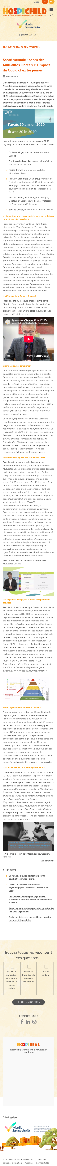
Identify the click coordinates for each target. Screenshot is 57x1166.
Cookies (29, 1163)
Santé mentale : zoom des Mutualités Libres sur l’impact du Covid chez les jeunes (26, 65)
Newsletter (29, 35)
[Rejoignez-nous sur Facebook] (21, 1021)
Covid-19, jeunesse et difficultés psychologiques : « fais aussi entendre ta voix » (28, 887)
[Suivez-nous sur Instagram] (34, 1021)
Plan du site (28, 1160)
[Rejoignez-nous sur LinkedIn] (28, 1021)
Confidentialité (42, 1163)
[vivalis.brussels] (28, 25)
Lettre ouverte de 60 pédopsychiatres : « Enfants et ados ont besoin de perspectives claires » (30, 899)
